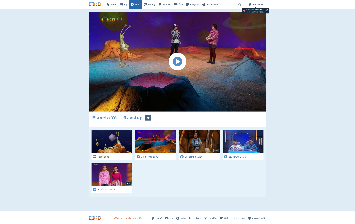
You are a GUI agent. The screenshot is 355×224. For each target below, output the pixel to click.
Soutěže (167, 4)
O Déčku (115, 218)
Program (194, 4)
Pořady (151, 4)
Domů (113, 4)
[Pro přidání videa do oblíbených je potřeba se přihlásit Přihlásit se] (148, 118)
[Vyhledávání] (240, 4)
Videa (137, 4)
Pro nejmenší (213, 4)
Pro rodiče (137, 218)
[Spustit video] (177, 62)
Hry (125, 4)
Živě (181, 4)
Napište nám (126, 218)
